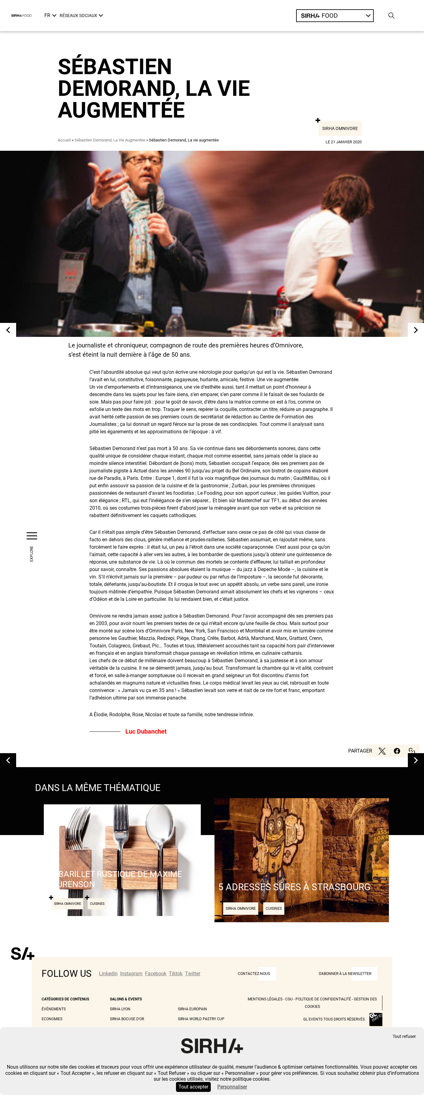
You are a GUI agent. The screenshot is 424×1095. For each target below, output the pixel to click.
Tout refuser (404, 1036)
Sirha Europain (192, 1009)
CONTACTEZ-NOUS (254, 974)
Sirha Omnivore (340, 128)
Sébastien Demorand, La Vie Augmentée (109, 140)
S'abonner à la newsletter (345, 974)
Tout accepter (193, 1087)
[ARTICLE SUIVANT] (416, 330)
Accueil (64, 140)
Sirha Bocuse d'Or (127, 1019)
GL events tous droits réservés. (334, 1019)
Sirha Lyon (120, 1009)
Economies (52, 1019)
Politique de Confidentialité (323, 999)
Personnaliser (232, 1087)
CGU (289, 999)
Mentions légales (265, 999)
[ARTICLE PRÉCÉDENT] (8, 330)
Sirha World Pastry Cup (201, 1019)
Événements (54, 1009)
